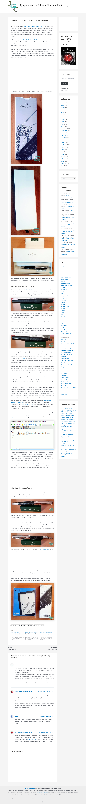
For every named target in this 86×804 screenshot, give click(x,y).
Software (64, 144)
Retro (63, 142)
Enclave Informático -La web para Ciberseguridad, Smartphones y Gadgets (68, 352)
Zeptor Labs (64, 394)
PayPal (23, 358)
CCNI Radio (64, 339)
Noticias (64, 137)
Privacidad (45, 801)
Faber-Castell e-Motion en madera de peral (34, 26)
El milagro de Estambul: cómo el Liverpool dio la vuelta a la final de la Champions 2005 (68, 425)
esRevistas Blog (65, 358)
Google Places (64, 298)
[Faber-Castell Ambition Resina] (47, 636)
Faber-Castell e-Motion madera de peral (33, 493)
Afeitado (63, 105)
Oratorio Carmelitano (66, 385)
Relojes (62, 161)
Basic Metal (43, 39)
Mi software (64, 281)
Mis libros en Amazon (66, 283)
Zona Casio (63, 392)
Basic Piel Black (27, 39)
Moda (62, 151)
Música (62, 154)
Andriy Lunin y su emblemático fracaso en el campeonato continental (67, 445)
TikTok (62, 314)
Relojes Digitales (65, 377)
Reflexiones (64, 158)
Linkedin (63, 302)
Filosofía (63, 121)
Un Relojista (64, 390)
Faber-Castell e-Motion (28, 289)
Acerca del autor (65, 275)
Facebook (63, 291)
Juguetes (63, 147)
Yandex (63, 327)
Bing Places (64, 289)
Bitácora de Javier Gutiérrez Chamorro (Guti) (41, 5)
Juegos (64, 135)
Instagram (63, 300)
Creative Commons (30, 788)
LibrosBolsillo (64, 369)
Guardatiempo (64, 279)
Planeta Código (64, 375)
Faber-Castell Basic (44, 549)
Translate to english (66, 333)
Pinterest (63, 308)
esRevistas (63, 356)
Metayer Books (64, 373)
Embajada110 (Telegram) (67, 348)
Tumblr (62, 319)
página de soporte (31, 739)
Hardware (64, 130)
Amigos (63, 107)
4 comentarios (31, 22)
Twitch (62, 321)
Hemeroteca (64, 331)
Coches (63, 117)
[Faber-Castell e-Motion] (18, 636)
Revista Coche (64, 381)
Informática (64, 128)
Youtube (63, 329)
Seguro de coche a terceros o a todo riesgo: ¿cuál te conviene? (68, 430)
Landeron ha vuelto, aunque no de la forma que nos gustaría (68, 217)
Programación (65, 140)
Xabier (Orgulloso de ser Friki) (68, 387)
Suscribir (64, 83)
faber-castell (25, 22)
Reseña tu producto (66, 277)
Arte (62, 110)
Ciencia (63, 112)
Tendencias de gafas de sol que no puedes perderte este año (68, 436)
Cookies (40, 801)
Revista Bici (64, 379)
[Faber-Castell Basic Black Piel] (32, 636)
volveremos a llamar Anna (26, 404)
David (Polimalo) (65, 341)
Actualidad (63, 102)
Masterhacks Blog (65, 371)
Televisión (63, 163)
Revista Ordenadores (66, 383)
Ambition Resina (35, 39)
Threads (63, 312)
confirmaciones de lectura (17, 417)
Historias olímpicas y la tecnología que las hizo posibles (66, 455)
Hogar (62, 124)
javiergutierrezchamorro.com (42, 792)
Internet (64, 133)
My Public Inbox (65, 306)
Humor (62, 126)
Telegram (63, 310)
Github (62, 293)
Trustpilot (63, 316)
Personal (63, 156)
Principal (63, 267)
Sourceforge (64, 325)
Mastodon (63, 304)
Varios (62, 166)
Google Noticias (65, 296)
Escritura (21, 22)
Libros (62, 149)
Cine (62, 114)
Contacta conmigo (65, 269)
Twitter (62, 323)
